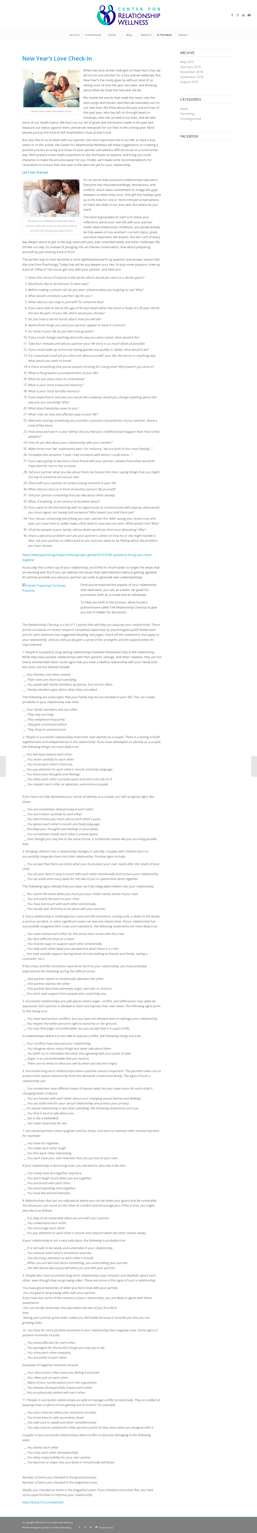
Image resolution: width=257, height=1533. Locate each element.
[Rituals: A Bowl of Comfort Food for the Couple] (3, 766)
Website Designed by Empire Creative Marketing (46, 1527)
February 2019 (190, 67)
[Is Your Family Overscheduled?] (254, 766)
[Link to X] (238, 15)
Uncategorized (190, 119)
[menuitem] (74, 35)
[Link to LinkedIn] (243, 15)
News (184, 109)
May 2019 (187, 62)
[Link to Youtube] (249, 15)
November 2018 (191, 72)
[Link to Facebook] (232, 15)
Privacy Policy (106, 1527)
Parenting (187, 114)
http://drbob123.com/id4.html (42, 1502)
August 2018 (189, 82)
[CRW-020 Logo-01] (128, 15)
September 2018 (191, 77)
